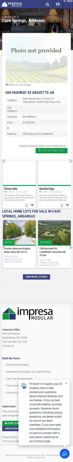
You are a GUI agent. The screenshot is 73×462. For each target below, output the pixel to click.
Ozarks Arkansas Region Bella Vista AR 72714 (17, 250)
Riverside (10, 188)
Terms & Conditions (12, 441)
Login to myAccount (18, 423)
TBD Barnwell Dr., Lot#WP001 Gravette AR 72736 (52, 252)
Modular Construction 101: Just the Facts (29, 371)
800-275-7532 (19, 341)
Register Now (14, 428)
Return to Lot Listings (19, 84)
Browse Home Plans (18, 364)
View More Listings (36, 276)
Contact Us (8, 345)
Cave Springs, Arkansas (23, 20)
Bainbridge (46, 188)
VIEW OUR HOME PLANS (53, 150)
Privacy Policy (9, 437)
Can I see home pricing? (19, 378)
